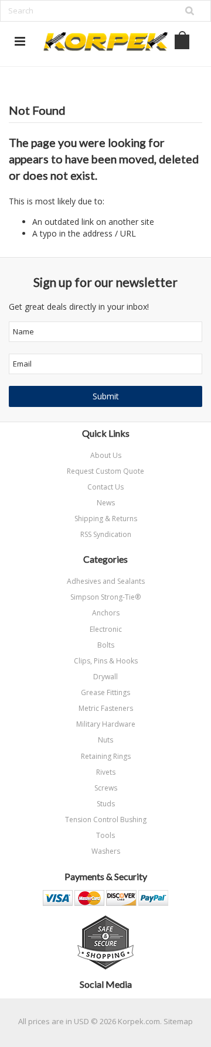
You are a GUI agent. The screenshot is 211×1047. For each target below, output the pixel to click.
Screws (105, 788)
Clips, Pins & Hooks (106, 661)
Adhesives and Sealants (106, 581)
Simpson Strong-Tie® (105, 597)
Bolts (105, 645)
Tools (105, 835)
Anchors (106, 613)
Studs (106, 804)
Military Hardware (105, 724)
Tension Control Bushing (106, 819)
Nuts (105, 740)
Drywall (105, 677)
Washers (105, 851)
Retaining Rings (106, 756)
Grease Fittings (105, 692)
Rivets (105, 772)
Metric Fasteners (106, 708)
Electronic (106, 629)
